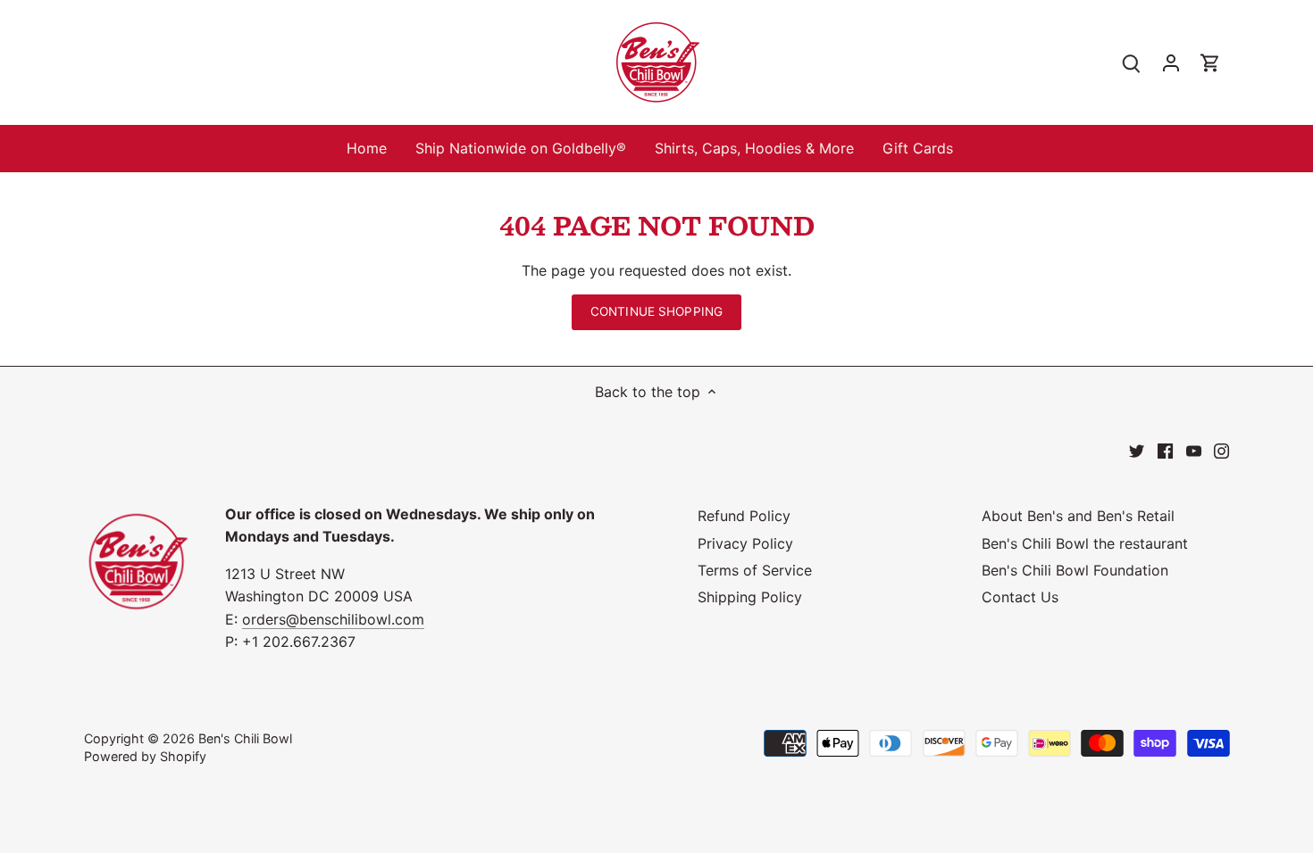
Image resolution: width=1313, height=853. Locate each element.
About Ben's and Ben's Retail (1078, 516)
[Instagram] (1221, 450)
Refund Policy (744, 516)
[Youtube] (1193, 450)
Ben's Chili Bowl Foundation (1075, 570)
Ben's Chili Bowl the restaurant (1085, 543)
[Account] (1171, 62)
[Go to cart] (1210, 62)
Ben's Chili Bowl (245, 738)
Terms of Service (755, 570)
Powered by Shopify (145, 756)
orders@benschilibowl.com (333, 619)
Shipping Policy (750, 597)
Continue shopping (656, 311)
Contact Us (1020, 597)
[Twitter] (1136, 450)
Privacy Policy (745, 543)
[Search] (1131, 62)
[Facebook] (1165, 450)
